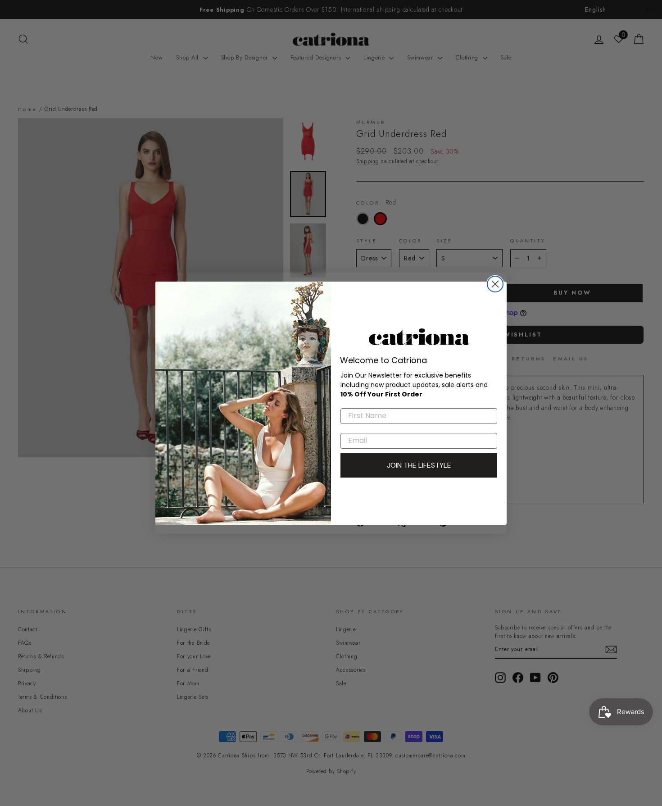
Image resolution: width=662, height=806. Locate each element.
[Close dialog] (495, 284)
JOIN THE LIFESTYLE (419, 465)
